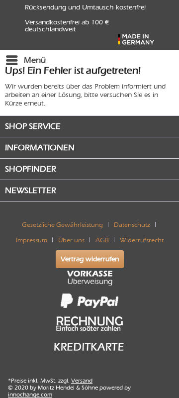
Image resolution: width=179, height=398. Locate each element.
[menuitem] (25, 60)
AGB (102, 240)
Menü (35, 60)
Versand (81, 380)
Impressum (31, 240)
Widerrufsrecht (142, 240)
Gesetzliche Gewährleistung (62, 224)
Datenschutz (132, 224)
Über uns (71, 240)
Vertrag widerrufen (90, 259)
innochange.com (30, 394)
